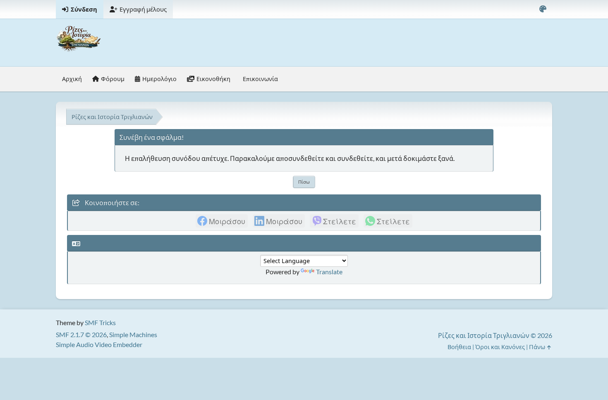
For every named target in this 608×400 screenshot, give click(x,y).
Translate (329, 271)
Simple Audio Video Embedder (99, 344)
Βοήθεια (459, 346)
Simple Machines (133, 334)
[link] (222, 221)
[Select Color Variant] (542, 9)
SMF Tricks (100, 322)
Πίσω (304, 181)
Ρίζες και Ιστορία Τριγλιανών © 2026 (495, 335)
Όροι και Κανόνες (500, 346)
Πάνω (537, 346)
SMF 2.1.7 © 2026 (81, 334)
